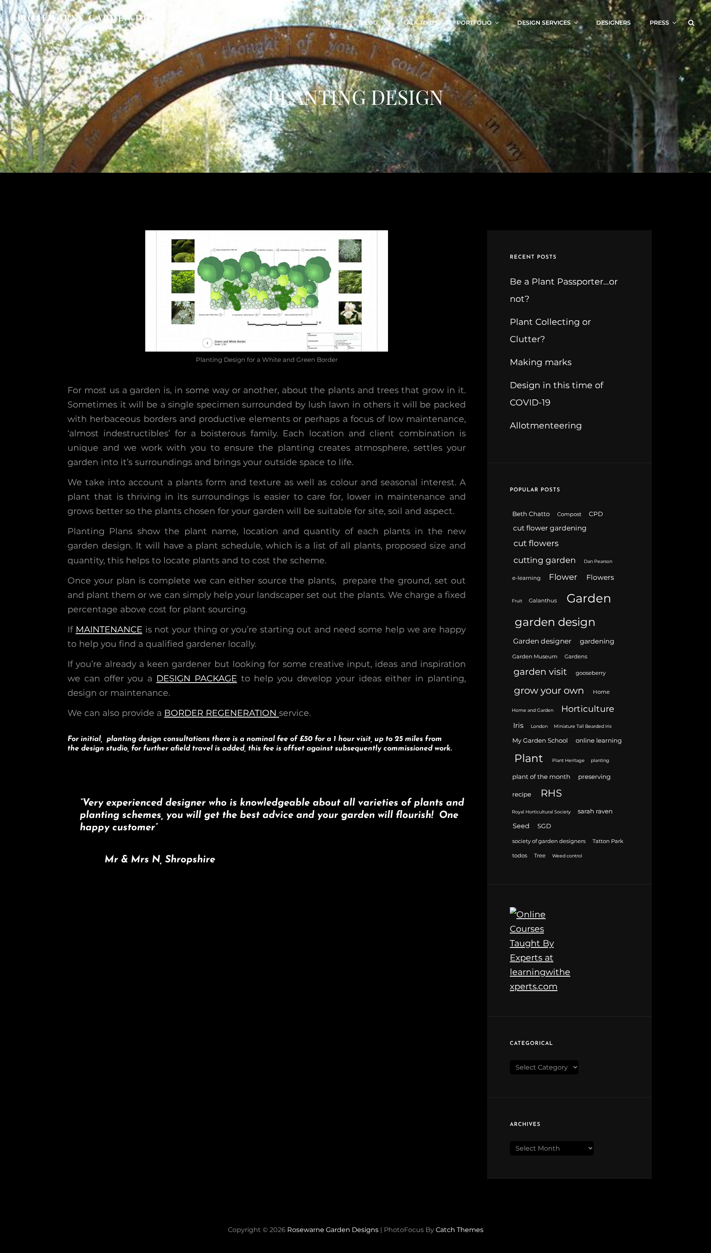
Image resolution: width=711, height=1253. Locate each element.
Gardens (576, 656)
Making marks (541, 362)
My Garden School (540, 740)
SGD (544, 826)
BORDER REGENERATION (221, 713)
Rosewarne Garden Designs (101, 17)
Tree (540, 855)
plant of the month (541, 777)
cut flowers (536, 543)
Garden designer (542, 641)
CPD (596, 514)
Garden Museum (535, 656)
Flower (563, 577)
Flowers (600, 577)
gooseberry (591, 673)
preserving (594, 777)
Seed (521, 826)
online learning (599, 740)
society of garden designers (549, 841)
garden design (555, 622)
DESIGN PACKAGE (196, 678)
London (539, 726)
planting (600, 760)
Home (332, 22)
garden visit (540, 671)
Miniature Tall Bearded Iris (582, 726)
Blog (369, 22)
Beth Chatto (531, 514)
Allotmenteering (546, 425)
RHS (551, 793)
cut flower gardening (550, 527)
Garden (589, 598)
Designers (613, 22)
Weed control (567, 856)
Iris (518, 725)
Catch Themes (459, 1230)
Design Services (544, 22)
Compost (569, 514)
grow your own (549, 690)
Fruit (517, 601)
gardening (597, 641)
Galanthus (543, 601)
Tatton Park (607, 841)
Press (659, 22)
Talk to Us (420, 22)
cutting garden (545, 560)
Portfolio (474, 22)
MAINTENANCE (109, 629)
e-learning (526, 578)
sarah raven (595, 811)
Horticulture (587, 709)
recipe (521, 794)
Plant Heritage (568, 760)
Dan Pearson (598, 561)
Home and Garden (532, 710)
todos (519, 855)
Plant (528, 758)
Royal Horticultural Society (541, 812)
